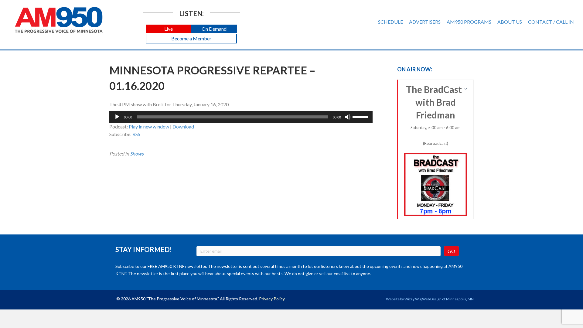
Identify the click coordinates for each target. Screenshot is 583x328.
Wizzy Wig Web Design (423, 299)
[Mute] (348, 117)
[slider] (361, 116)
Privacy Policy (272, 298)
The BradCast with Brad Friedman (434, 115)
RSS (136, 134)
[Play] (117, 117)
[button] (168, 29)
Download (183, 126)
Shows (137, 153)
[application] (241, 117)
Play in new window (149, 126)
